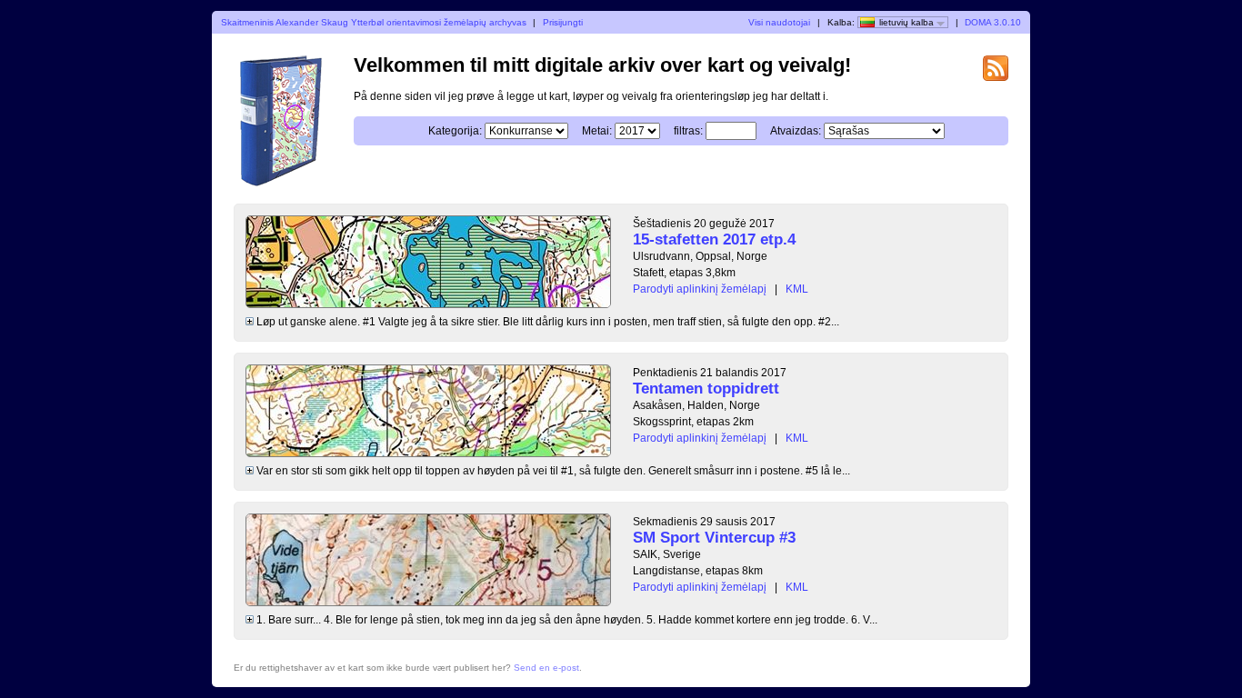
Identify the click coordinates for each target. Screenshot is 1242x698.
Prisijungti (563, 22)
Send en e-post (546, 668)
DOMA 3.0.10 (993, 22)
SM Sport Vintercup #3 (714, 537)
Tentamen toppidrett (706, 388)
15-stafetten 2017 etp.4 (714, 239)
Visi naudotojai (779, 22)
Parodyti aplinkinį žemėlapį (699, 289)
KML (797, 289)
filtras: (688, 131)
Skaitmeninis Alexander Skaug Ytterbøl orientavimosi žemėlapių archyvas (373, 22)
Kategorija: (455, 131)
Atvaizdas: (795, 131)
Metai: (597, 131)
